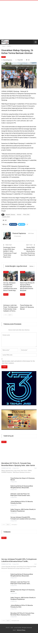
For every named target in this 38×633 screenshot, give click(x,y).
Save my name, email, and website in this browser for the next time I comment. (18, 362)
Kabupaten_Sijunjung (10, 214)
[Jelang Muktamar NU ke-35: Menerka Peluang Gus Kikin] (5, 504)
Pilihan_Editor (26, 214)
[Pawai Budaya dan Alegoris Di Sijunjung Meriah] (27, 298)
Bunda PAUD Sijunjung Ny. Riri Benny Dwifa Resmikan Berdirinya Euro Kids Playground (28, 251)
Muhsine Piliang (21, 630)
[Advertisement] (19, 20)
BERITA (3, 56)
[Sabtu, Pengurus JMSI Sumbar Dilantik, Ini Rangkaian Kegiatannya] (5, 511)
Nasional (19, 214)
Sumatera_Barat (6, 216)
